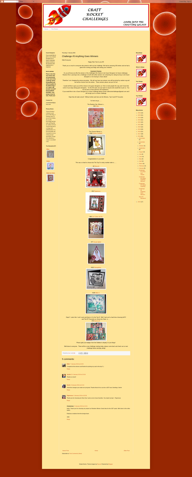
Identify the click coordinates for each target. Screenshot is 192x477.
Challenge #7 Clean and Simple (142, 172)
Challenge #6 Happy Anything (142, 185)
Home (46, 29)
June (140, 156)
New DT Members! (142, 197)
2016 (139, 136)
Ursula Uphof (97, 242)
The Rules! (54, 29)
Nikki (68, 364)
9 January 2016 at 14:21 (81, 406)
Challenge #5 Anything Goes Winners (142, 191)
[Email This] (79, 353)
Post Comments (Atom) (75, 453)
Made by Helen (50, 173)
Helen (48, 161)
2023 (139, 120)
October (141, 146)
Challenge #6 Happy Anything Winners (142, 179)
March (141, 163)
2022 (139, 122)
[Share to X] (83, 353)
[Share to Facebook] (85, 353)
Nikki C (98, 293)
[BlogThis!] (81, 353)
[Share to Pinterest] (87, 353)
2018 (139, 131)
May (140, 159)
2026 (139, 113)
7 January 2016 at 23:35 (77, 364)
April (140, 161)
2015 (139, 202)
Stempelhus (97, 267)
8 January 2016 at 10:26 (79, 374)
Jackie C (69, 374)
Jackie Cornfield (97, 133)
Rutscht (97, 166)
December (142, 138)
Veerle (68, 385)
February (141, 166)
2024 (139, 117)
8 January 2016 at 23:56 (80, 395)
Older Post (127, 450)
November (142, 142)
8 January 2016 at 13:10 (77, 385)
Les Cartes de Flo (97, 216)
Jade (97, 106)
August (141, 152)
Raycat (99, 464)
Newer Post (65, 450)
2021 (139, 124)
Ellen (47, 149)
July (140, 154)
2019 (139, 129)
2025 (139, 115)
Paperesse (97, 191)
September (142, 148)
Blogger (110, 464)
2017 (139, 134)
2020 (139, 127)
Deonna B (97, 321)
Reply (68, 369)
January (141, 168)
